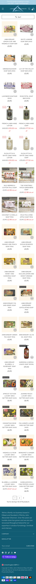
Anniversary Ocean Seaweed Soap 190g (26, 244)
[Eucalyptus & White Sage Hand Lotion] (9, 143)
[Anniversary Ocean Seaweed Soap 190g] (26, 232)
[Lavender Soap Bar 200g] (9, 86)
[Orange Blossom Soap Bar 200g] (9, 58)
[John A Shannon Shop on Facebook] (3, 553)
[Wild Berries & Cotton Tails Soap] (9, 175)
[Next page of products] (23, 498)
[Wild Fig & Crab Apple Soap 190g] (26, 204)
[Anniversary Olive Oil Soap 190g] (26, 324)
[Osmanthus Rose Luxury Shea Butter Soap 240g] (9, 413)
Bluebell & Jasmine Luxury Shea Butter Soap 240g (9, 484)
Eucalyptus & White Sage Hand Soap (26, 155)
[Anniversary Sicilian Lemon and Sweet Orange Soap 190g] (26, 261)
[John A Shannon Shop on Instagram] (6, 553)
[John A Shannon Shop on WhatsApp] (12, 553)
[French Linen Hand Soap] (26, 113)
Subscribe (30, 546)
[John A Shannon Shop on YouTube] (15, 553)
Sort (19, 17)
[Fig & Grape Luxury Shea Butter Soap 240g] (26, 413)
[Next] (33, 2)
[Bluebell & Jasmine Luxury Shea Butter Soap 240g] (9, 472)
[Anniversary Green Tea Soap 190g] (9, 324)
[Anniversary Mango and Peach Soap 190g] (9, 232)
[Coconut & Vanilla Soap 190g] (9, 204)
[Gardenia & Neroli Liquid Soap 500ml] (26, 352)
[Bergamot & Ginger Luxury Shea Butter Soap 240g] (26, 442)
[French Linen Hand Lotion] (9, 113)
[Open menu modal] (3, 9)
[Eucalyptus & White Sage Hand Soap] (26, 143)
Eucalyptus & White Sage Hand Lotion (9, 155)
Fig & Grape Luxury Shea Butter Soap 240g (26, 425)
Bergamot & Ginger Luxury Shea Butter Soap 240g (26, 455)
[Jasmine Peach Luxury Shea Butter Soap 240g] (26, 383)
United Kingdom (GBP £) (11, 565)
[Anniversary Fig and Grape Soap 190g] (9, 293)
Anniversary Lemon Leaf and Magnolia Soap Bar (9, 41)
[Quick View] (15, 180)
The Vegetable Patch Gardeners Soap (26, 188)
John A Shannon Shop (20, 568)
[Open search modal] (29, 9)
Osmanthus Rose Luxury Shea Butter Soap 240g (9, 425)
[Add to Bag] (15, 34)
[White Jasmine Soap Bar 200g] (26, 29)
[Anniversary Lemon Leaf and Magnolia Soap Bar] (9, 29)
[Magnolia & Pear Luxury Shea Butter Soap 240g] (9, 442)
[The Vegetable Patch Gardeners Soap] (26, 175)
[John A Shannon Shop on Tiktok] (9, 553)
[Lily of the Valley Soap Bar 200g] (26, 58)
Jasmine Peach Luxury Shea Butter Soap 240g (26, 396)
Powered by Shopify (8, 572)
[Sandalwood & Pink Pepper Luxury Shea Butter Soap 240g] (26, 472)
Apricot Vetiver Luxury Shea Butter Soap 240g (9, 396)
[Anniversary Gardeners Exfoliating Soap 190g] (26, 293)
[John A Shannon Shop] (18, 9)
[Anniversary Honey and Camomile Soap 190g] (9, 261)
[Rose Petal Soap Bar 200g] (26, 86)
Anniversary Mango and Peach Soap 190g (9, 244)
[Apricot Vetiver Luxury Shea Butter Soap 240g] (9, 383)
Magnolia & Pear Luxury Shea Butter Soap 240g (9, 455)
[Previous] (3, 2)
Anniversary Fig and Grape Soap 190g (9, 305)
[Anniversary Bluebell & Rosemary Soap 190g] (9, 352)
